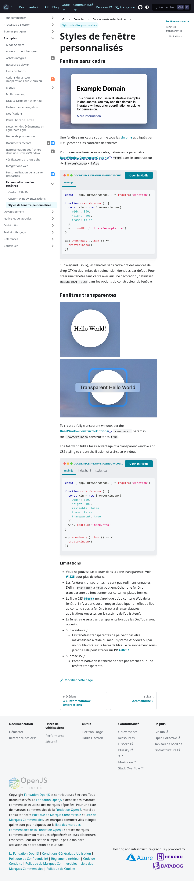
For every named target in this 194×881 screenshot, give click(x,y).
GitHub (160, 732)
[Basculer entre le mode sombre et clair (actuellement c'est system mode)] (147, 7)
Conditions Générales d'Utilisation (66, 853)
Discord (123, 744)
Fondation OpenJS (37, 795)
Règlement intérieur (65, 859)
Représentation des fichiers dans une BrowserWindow (23, 151)
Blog (55, 7)
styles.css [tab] (101, 470)
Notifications (14, 113)
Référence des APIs (23, 738)
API (47, 7)
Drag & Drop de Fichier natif (24, 100)
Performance (54, 736)
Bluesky (123, 750)
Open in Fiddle (138, 175)
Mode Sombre (15, 45)
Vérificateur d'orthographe (23, 159)
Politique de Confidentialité (28, 859)
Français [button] (126, 7)
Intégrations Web (17, 166)
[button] (29, 18)
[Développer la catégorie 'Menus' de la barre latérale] (52, 88)
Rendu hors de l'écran (20, 120)
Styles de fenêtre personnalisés (29, 205)
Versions (102, 7)
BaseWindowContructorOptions (84, 158)
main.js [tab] (68, 182)
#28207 (124, 650)
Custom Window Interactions (27, 198)
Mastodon (125, 762)
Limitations (175, 36)
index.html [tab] (84, 470)
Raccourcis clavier (17, 64)
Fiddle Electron (92, 738)
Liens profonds (16, 71)
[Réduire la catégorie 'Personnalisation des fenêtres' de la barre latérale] (52, 184)
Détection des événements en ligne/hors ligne (25, 128)
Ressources (126, 738)
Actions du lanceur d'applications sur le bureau (24, 79)
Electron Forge (92, 732)
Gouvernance (128, 732)
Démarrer (16, 732)
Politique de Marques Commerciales (51, 863)
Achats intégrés (16, 58)
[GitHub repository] (140, 7)
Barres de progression (20, 136)
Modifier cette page (79, 680)
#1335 (70, 577)
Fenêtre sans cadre (177, 21)
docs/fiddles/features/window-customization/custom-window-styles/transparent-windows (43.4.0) (99, 463)
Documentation (30, 7)
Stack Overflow (129, 768)
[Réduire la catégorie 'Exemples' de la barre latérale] (52, 38)
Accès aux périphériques (22, 51)
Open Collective (166, 738)
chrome (126, 137)
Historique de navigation (22, 107)
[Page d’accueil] (63, 19)
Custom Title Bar (19, 192)
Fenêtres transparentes (174, 28)
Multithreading (15, 94)
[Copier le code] (150, 194)
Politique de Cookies (61, 869)
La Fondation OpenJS (24, 853)
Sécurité (51, 742)
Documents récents (18, 143)
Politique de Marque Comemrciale (56, 815)
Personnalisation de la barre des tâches (24, 174)
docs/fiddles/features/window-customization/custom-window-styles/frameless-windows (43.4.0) (99, 175)
